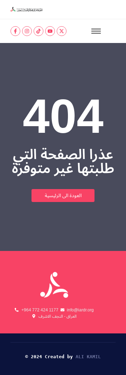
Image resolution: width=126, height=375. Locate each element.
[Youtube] (50, 31)
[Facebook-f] (15, 31)
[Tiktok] (38, 31)
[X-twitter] (61, 31)
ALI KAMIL (88, 356)
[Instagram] (27, 31)
